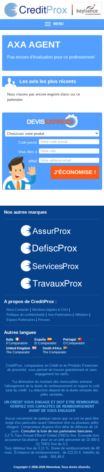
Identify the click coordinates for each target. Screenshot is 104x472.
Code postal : (28, 142)
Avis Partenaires (60, 315)
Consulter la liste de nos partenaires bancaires (57, 431)
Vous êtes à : (28, 152)
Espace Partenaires (20, 320)
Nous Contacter (17, 310)
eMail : (34, 161)
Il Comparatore (17, 343)
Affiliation (81, 315)
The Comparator (18, 352)
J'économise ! (75, 172)
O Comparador (74, 343)
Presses (44, 320)
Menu (52, 24)
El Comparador (45, 343)
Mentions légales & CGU (50, 310)
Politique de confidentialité (25, 315)
